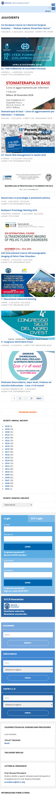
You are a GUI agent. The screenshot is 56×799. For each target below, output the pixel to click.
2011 (7, 469)
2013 (7, 463)
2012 (7, 466)
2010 (7, 471)
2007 (7, 480)
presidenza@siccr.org (14, 782)
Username (8, 560)
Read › (7, 743)
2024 (7, 432)
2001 (7, 489)
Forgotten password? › (14, 552)
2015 (7, 457)
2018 (7, 449)
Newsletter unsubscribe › (16, 614)
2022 (7, 437)
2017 (7, 452)
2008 (7, 477)
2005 (7, 486)
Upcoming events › (28, 412)
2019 (7, 446)
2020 (7, 443)
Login (7, 518)
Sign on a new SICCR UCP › (16, 591)
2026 (7, 426)
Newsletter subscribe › (14, 611)
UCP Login (37, 518)
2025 (7, 429)
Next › (39, 398)
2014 (7, 460)
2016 (7, 454)
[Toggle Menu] (50, 7)
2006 (7, 483)
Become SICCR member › (15, 555)
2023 (7, 434)
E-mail (7, 524)
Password (8, 534)
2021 (7, 440)
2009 (7, 474)
